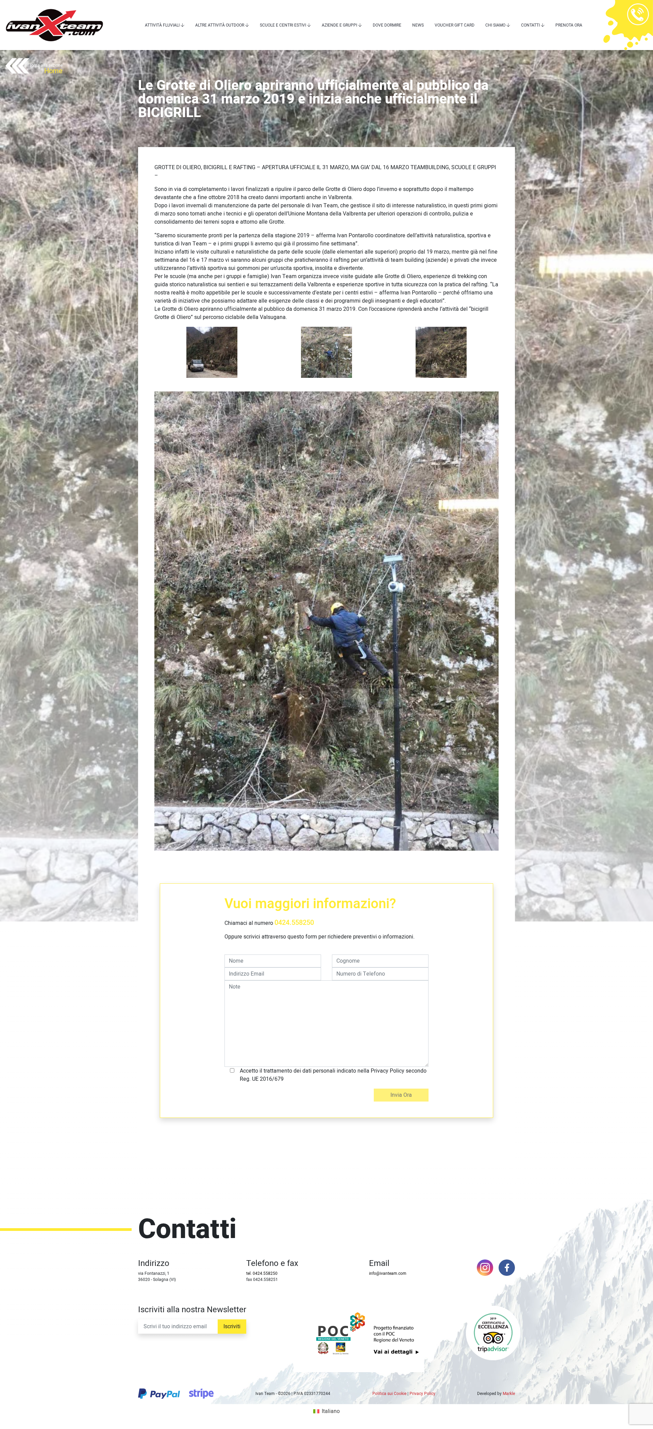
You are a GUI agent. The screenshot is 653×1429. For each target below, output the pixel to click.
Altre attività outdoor (219, 25)
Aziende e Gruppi (339, 25)
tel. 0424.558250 (262, 1273)
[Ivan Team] (54, 25)
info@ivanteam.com (387, 1273)
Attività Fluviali (162, 25)
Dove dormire (387, 25)
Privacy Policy (422, 1394)
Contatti (530, 25)
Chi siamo (495, 25)
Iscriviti (231, 1326)
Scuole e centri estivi (283, 25)
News (418, 25)
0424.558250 (294, 923)
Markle (509, 1394)
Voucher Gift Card (454, 25)
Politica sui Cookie (389, 1394)
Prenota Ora (568, 25)
